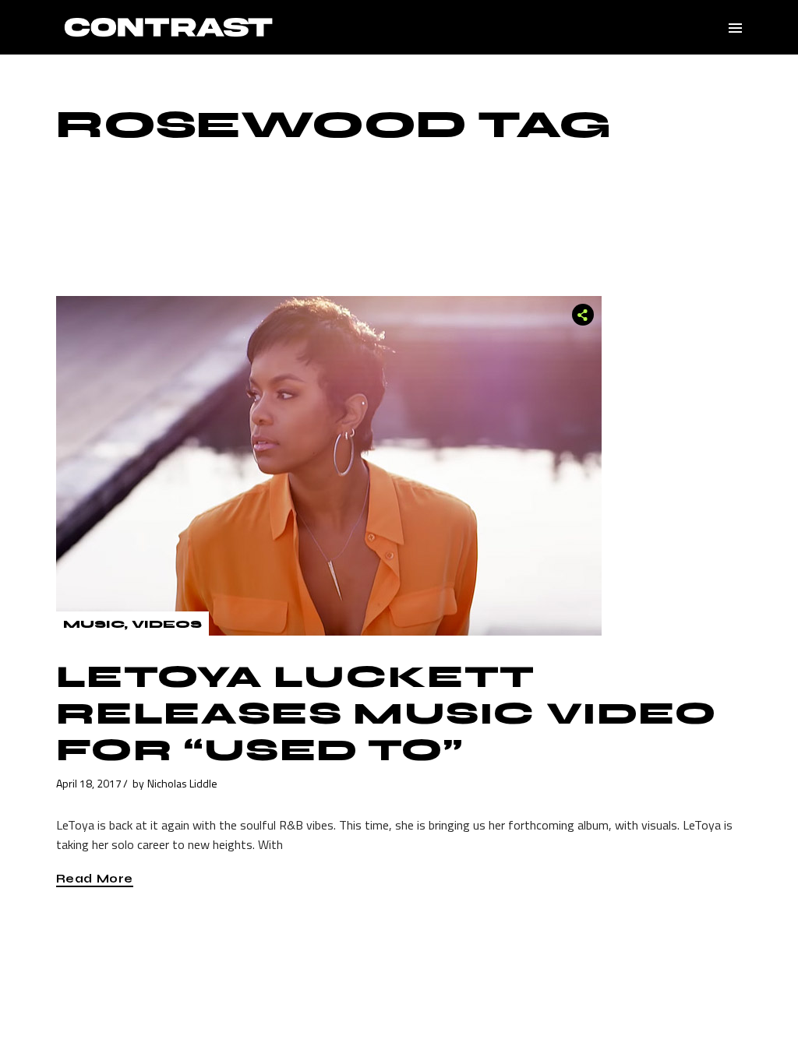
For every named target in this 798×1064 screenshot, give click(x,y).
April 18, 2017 (89, 783)
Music (93, 624)
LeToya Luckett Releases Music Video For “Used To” (386, 713)
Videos (167, 624)
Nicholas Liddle (182, 783)
